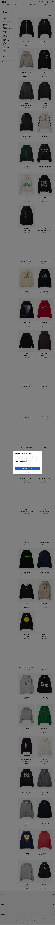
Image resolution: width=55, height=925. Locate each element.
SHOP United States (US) (27, 468)
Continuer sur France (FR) (27, 464)
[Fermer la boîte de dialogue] (40, 453)
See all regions (27, 472)
